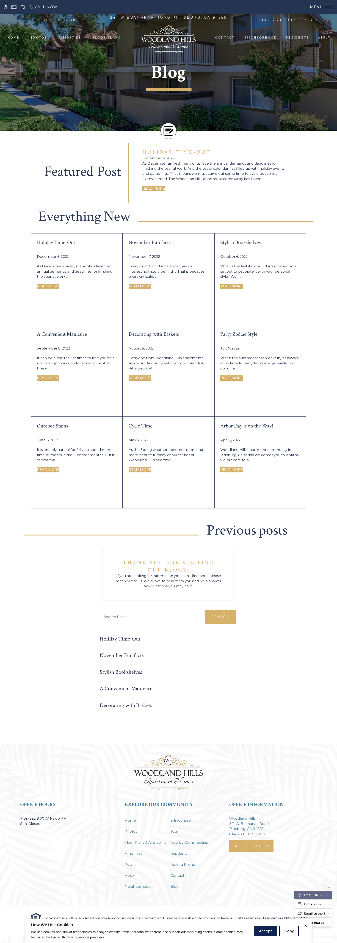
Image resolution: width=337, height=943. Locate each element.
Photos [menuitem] (39, 38)
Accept (265, 931)
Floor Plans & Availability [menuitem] (145, 842)
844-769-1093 (289, 20)
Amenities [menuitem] (69, 38)
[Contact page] (14, 7)
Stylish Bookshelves (121, 672)
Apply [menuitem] (324, 38)
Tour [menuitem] (174, 831)
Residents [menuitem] (297, 38)
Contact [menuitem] (225, 38)
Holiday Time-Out (120, 638)
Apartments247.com (102, 918)
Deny (289, 931)
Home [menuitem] (13, 38)
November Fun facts (122, 655)
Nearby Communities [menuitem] (189, 842)
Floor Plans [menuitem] (107, 38)
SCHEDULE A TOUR (53, 20)
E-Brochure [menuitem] (180, 820)
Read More (153, 188)
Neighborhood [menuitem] (260, 38)
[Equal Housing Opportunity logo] (36, 917)
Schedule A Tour (251, 846)
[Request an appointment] (22, 7)
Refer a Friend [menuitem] (182, 865)
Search (220, 617)
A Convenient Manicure (126, 688)
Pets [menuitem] (129, 865)
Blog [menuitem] (174, 887)
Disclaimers (273, 918)
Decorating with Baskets (126, 705)
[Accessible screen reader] (6, 7)
